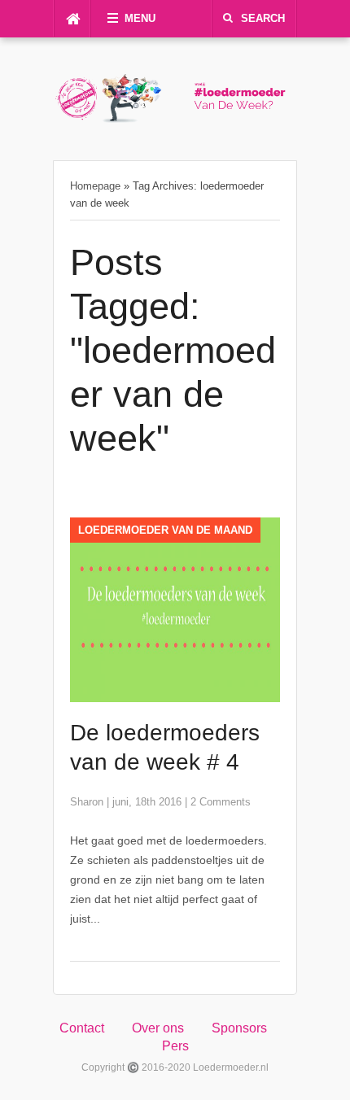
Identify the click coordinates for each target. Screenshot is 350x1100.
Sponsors (239, 1028)
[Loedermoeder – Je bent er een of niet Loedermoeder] (175, 118)
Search (263, 18)
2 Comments (220, 802)
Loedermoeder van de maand (165, 530)
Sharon (86, 802)
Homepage (95, 186)
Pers (175, 1046)
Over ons (158, 1028)
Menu (140, 18)
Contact (81, 1028)
